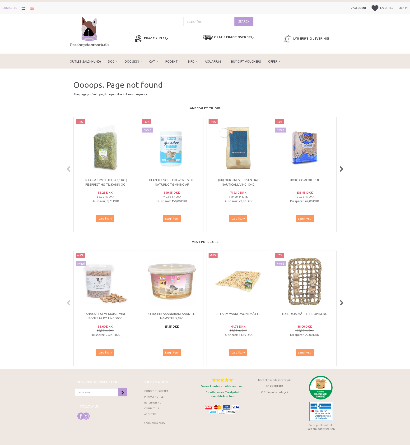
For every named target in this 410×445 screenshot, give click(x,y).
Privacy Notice (153, 396)
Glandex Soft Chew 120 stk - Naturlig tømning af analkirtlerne (172, 184)
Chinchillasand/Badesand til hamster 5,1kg (171, 316)
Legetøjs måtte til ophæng (304, 313)
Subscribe (122, 392)
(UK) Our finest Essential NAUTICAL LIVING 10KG (238, 182)
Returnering (152, 402)
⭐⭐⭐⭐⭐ (222, 380)
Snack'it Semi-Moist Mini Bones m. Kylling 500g (105, 316)
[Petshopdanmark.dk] (89, 31)
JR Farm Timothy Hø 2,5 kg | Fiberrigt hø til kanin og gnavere (105, 184)
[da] (23, 8)
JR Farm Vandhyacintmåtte (238, 313)
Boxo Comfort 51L (305, 180)
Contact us (9, 8)
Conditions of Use (156, 391)
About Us (150, 414)
